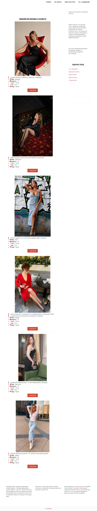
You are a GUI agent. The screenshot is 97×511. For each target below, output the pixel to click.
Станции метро (73, 80)
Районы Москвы (73, 77)
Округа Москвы (73, 74)
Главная (48, 2)
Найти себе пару (70, 2)
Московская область (74, 71)
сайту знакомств (79, 486)
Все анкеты (58, 2)
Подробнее (32, 90)
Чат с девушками (83, 2)
